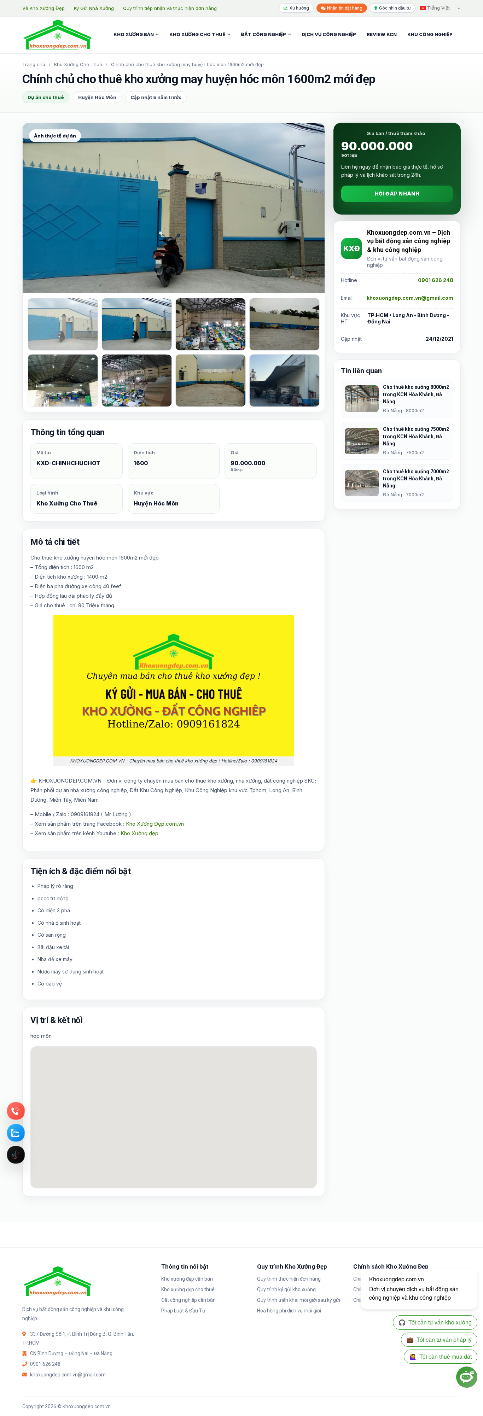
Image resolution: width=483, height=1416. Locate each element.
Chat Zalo (15, 1132)
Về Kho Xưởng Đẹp (43, 8)
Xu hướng (299, 8)
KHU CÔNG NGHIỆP (430, 34)
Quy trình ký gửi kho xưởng (286, 1289)
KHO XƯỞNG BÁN (134, 34)
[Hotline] (16, 1111)
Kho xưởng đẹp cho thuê (188, 1289)
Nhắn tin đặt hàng (344, 8)
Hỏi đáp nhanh (397, 194)
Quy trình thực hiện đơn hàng (289, 1279)
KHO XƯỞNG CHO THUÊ (197, 34)
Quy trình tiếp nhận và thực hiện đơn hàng (170, 8)
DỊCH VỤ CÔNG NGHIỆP (329, 34)
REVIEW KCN (382, 34)
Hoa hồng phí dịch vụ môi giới (289, 1310)
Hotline (15, 1110)
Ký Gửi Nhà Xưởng (94, 8)
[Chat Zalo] (16, 1133)
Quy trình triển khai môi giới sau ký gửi (298, 1300)
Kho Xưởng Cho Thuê (78, 64)
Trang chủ (33, 64)
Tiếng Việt (438, 8)
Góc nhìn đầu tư (395, 8)
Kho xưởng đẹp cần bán (187, 1279)
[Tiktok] (16, 1155)
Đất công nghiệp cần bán (188, 1300)
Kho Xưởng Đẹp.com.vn (155, 823)
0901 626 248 (435, 280)
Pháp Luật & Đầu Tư (183, 1310)
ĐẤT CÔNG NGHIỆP (263, 34)
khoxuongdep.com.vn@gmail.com (410, 298)
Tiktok (15, 1154)
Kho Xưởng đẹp (139, 833)
